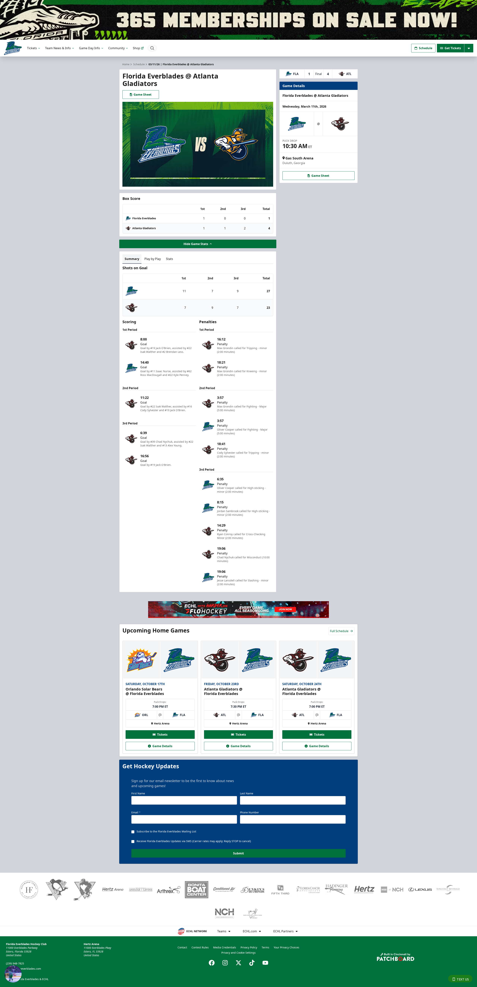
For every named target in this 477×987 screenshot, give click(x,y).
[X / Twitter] (238, 963)
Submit (238, 853)
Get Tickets (453, 48)
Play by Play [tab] (152, 259)
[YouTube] (265, 963)
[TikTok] (252, 963)
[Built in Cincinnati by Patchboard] (395, 957)
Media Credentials (224, 947)
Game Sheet (142, 94)
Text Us (463, 979)
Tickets (32, 48)
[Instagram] (225, 963)
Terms (265, 947)
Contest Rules (200, 947)
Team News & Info (58, 48)
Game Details (162, 746)
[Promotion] (238, 20)
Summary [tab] (132, 259)
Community (116, 48)
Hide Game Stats (196, 244)
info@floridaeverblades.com (23, 968)
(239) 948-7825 (15, 963)
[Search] (152, 48)
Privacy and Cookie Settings (238, 952)
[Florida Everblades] (13, 48)
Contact (182, 947)
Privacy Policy (249, 947)
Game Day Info (89, 48)
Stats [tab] (169, 259)
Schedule (425, 48)
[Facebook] (211, 963)
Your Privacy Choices (286, 947)
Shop (136, 48)
